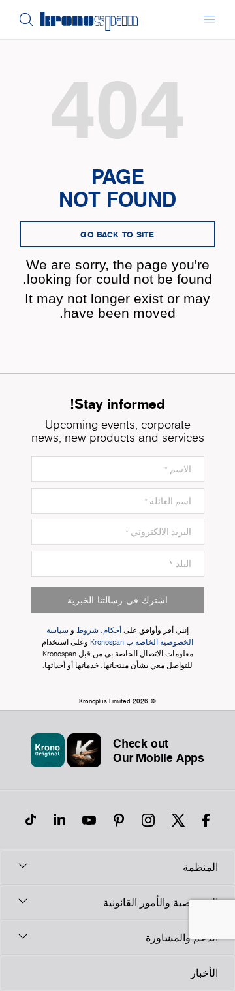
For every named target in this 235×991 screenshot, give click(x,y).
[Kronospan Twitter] (178, 820)
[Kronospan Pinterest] (119, 820)
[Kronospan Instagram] (148, 820)
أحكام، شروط (98, 630)
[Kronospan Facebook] (206, 820)
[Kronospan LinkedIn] (59, 820)
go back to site (117, 234)
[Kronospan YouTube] (89, 820)
